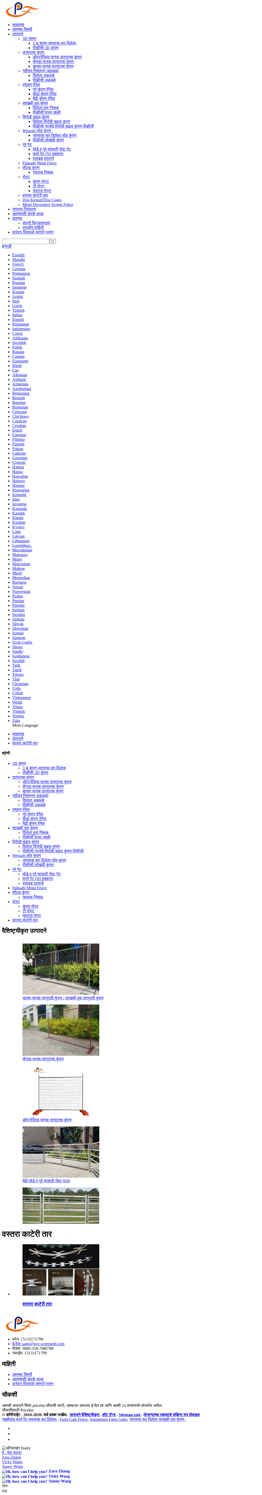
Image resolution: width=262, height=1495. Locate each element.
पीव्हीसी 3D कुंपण (46, 48)
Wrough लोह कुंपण (37, 131)
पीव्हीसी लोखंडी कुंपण (48, 140)
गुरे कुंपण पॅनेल (43, 89)
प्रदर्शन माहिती (33, 227)
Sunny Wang (12, 1466)
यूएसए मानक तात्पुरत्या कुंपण (53, 66)
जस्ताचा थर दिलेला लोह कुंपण (55, 135)
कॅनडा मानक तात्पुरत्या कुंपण (53, 61)
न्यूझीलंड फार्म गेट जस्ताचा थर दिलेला (30, 1419)
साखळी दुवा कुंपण (35, 103)
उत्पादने (17, 34)
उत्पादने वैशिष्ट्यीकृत (85, 1415)
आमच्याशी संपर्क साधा (27, 214)
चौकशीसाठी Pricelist (17, 1410)
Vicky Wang (12, 1462)
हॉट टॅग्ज (109, 1415)
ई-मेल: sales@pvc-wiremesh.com (38, 1344)
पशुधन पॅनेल (31, 84)
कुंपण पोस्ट (41, 181)
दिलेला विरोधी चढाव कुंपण (51, 121)
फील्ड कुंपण (31, 167)
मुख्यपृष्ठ (18, 25)
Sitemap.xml (130, 1415)
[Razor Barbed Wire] (61, 1294)
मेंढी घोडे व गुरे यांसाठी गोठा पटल (46, 1181)
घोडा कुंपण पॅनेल (45, 94)
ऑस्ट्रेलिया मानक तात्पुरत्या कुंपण (57, 57)
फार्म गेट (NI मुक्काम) (48, 154)
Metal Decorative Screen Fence (48, 204)
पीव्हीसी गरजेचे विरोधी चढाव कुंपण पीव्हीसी (63, 126)
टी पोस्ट (39, 186)
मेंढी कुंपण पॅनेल (44, 98)
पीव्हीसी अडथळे (44, 80)
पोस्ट (26, 177)
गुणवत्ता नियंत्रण (24, 209)
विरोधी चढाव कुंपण (36, 117)
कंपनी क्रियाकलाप (36, 223)
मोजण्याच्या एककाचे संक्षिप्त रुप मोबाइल (172, 1415)
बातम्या (17, 218)
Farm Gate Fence (74, 1419)
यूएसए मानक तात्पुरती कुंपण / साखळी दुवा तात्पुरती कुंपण (63, 998)
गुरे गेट (27, 144)
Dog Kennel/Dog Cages (42, 200)
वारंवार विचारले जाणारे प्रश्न (32, 232)
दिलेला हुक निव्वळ (46, 108)
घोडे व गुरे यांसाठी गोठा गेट (52, 149)
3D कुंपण (29, 38)
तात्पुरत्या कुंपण (33, 52)
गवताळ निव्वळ (43, 172)
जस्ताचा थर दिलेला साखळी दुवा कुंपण (157, 1419)
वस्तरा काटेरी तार (35, 195)
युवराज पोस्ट (42, 191)
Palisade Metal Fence (40, 163)
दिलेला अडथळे (43, 75)
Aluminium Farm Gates (108, 1419)
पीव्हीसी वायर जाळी (47, 112)
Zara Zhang (11, 1457)
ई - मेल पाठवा (11, 1452)
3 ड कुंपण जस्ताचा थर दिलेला (54, 43)
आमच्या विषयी (22, 29)
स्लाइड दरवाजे (43, 158)
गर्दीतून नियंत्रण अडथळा (41, 71)
